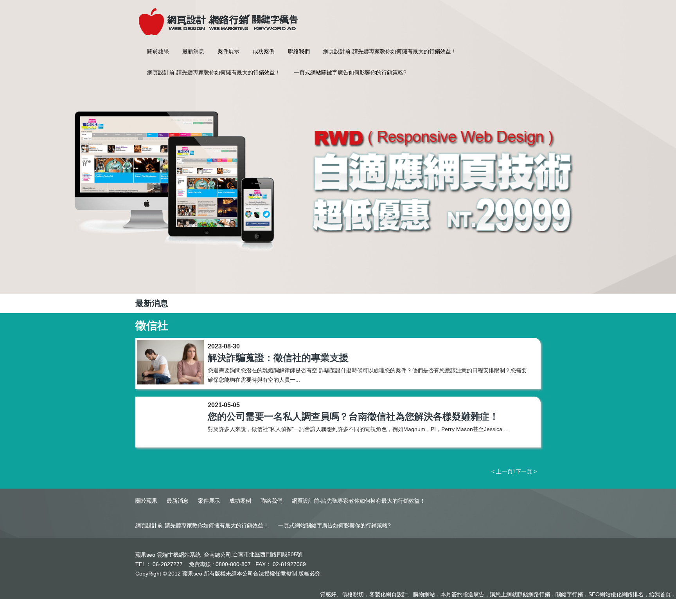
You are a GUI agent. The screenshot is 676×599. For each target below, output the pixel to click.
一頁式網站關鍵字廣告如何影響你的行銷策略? (350, 72)
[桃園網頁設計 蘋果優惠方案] (338, 180)
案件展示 (228, 51)
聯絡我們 (299, 51)
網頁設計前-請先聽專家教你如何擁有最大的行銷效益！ (390, 51)
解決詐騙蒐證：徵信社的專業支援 (278, 357)
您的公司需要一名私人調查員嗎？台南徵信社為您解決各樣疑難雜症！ (353, 416)
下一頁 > (526, 471)
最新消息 (193, 51)
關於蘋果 (158, 51)
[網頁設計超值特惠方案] (217, 17)
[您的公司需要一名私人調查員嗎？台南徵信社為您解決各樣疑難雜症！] (170, 422)
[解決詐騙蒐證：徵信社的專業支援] (170, 363)
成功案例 (264, 51)
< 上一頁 (501, 471)
